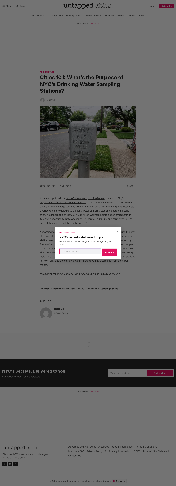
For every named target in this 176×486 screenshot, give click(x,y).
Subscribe (109, 252)
